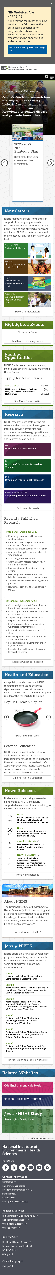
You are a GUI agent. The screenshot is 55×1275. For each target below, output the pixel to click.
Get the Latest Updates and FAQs (27, 47)
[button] (46, 77)
